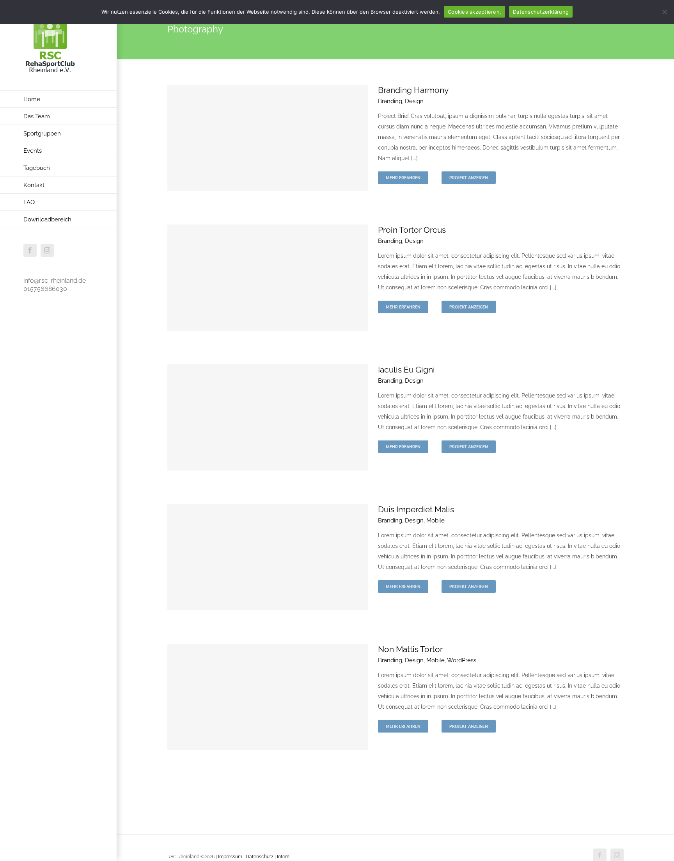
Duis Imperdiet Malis (416, 509)
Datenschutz (259, 856)
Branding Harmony (413, 90)
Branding (390, 101)
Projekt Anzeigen (468, 177)
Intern (283, 856)
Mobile (435, 520)
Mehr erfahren (403, 177)
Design (414, 101)
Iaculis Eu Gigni (406, 369)
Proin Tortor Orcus (412, 230)
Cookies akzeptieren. (474, 12)
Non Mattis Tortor (410, 649)
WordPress (461, 660)
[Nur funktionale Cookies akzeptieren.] (664, 12)
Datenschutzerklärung (541, 12)
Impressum (230, 856)
